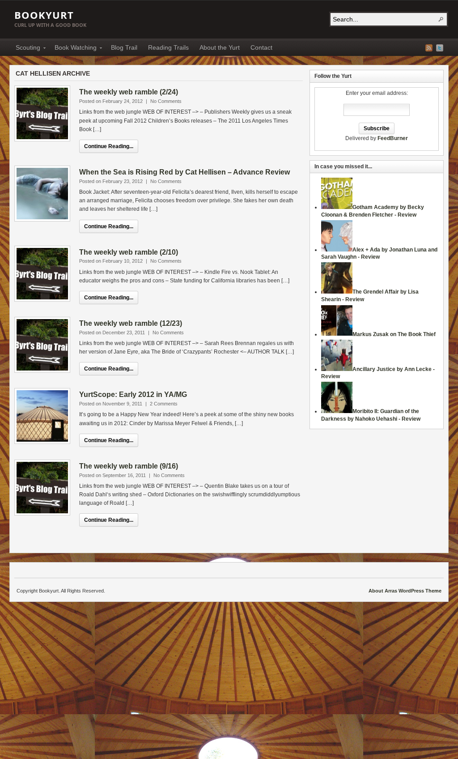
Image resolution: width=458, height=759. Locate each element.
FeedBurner (392, 138)
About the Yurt (219, 47)
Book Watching (73, 49)
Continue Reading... (108, 146)
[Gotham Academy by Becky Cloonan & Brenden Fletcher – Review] (336, 207)
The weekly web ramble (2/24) (128, 92)
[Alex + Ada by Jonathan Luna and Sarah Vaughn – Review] (336, 250)
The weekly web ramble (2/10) (128, 252)
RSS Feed (429, 47)
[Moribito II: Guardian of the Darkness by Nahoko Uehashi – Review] (336, 411)
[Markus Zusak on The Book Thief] (336, 334)
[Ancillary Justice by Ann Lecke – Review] (336, 369)
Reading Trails (168, 47)
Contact (261, 47)
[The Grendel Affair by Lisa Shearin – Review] (336, 292)
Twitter (439, 47)
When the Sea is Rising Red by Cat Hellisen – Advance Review (184, 172)
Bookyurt (44, 14)
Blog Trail (124, 47)
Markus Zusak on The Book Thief (394, 334)
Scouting (25, 49)
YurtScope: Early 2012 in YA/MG (133, 394)
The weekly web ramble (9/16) (128, 466)
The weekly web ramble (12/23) (130, 323)
